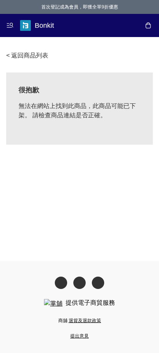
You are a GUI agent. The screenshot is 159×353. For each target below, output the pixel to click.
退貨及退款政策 (85, 320)
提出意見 (79, 336)
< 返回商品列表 (27, 55)
